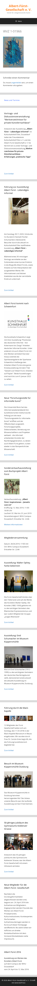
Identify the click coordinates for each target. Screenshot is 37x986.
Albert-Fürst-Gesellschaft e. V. (18, 8)
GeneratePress (19, 983)
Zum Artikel (9, 173)
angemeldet (16, 82)
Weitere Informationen (13, 524)
